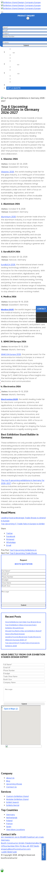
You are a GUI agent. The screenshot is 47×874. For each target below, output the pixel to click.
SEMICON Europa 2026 (11, 354)
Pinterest (10, 539)
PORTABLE (17, 55)
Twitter (9, 533)
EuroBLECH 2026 (8, 264)
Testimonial (18, 70)
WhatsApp (11, 542)
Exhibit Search (19, 49)
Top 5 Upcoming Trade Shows (23, 553)
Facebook (10, 536)
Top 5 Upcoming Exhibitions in (23, 550)
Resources (12, 73)
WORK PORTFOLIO (21, 67)
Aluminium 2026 (8, 216)
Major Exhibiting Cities (23, 79)
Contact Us (13, 85)
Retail (10, 52)
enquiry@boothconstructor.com (16, 849)
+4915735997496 (9, 852)
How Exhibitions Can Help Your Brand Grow (23, 622)
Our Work (12, 64)
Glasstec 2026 (7, 171)
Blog (15, 82)
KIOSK (15, 58)
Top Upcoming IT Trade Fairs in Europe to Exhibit (23, 523)
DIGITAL (16, 61)
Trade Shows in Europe (23, 76)
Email (8, 545)
